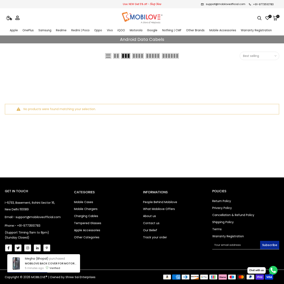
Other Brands (195, 30)
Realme (61, 30)
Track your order (155, 237)
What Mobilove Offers (159, 209)
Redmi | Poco (80, 30)
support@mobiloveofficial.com (225, 4)
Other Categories (86, 237)
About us (149, 216)
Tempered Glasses (87, 223)
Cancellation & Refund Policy (233, 215)
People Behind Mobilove (160, 202)
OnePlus (28, 30)
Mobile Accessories (222, 30)
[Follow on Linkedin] (37, 248)
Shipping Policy (223, 222)
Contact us (151, 223)
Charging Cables (86, 216)
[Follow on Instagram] (27, 248)
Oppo (98, 30)
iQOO (121, 30)
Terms (217, 229)
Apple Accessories (87, 230)
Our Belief (150, 230)
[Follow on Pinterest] (47, 248)
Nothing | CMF (172, 30)
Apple (14, 30)
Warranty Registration (256, 30)
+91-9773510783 (263, 4)
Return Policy (221, 201)
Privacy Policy (222, 208)
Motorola (136, 30)
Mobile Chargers (86, 209)
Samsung (44, 30)
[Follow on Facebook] (8, 248)
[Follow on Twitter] (18, 248)
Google (152, 30)
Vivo (110, 30)
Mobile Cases (83, 202)
